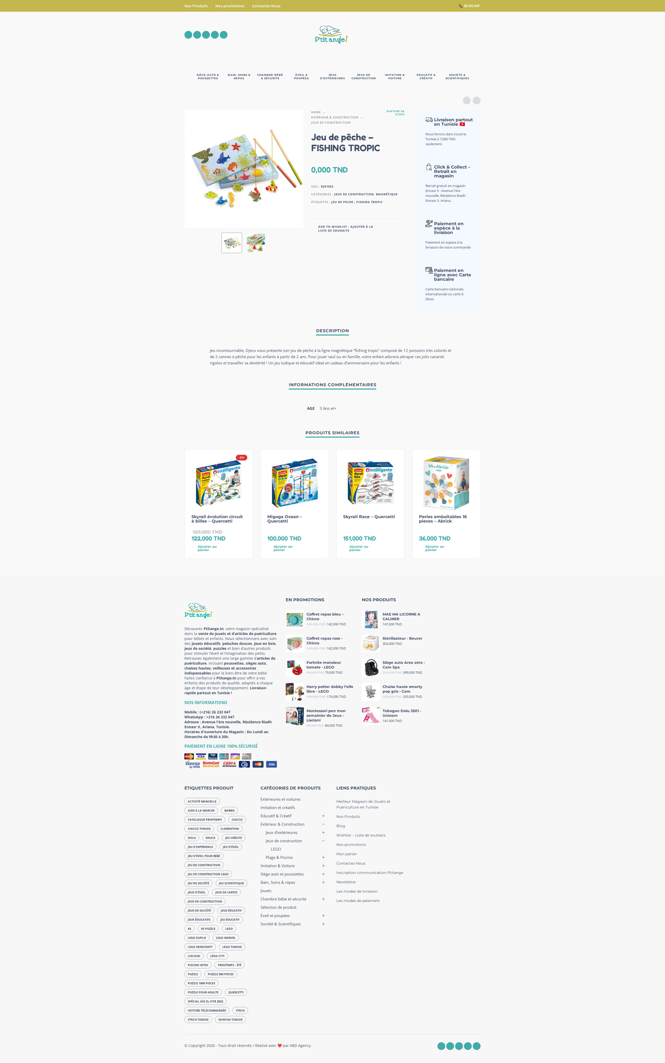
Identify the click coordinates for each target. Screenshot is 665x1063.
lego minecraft (200, 947)
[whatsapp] (206, 35)
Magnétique (387, 194)
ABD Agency (300, 1045)
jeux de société (199, 910)
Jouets (266, 890)
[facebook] (188, 35)
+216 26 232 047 (220, 716)
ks (189, 929)
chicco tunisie (199, 829)
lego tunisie (232, 947)
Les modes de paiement (358, 900)
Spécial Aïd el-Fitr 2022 (205, 1001)
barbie (229, 810)
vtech (240, 1010)
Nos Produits (196, 5)
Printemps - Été (229, 965)
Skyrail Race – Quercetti (369, 516)
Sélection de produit (278, 907)
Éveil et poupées (275, 915)
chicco (237, 819)
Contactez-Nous (266, 5)
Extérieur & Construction (334, 117)
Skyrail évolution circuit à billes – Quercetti (217, 519)
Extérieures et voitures (281, 799)
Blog (340, 826)
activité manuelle (202, 801)
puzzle (193, 974)
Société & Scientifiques (281, 923)
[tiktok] (224, 35)
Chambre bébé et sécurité (283, 899)
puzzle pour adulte (203, 992)
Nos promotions (229, 5)
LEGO (229, 929)
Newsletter (346, 882)
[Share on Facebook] (385, 228)
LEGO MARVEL (226, 938)
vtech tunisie (198, 1019)
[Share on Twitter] (393, 228)
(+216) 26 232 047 (215, 712)
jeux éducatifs (199, 919)
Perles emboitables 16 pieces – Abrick (443, 519)
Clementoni (230, 829)
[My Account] (462, 34)
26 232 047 (472, 6)
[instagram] (197, 35)
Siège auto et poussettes (282, 874)
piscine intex (198, 965)
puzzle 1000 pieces (201, 983)
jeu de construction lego (208, 874)
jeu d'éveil (231, 847)
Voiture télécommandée (207, 1010)
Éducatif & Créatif (276, 815)
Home (316, 112)
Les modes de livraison (356, 891)
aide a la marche (201, 810)
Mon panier (346, 854)
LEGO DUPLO (197, 938)
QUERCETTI (236, 992)
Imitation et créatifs (278, 807)
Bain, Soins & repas (278, 882)
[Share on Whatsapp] (401, 228)
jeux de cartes (226, 892)
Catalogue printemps (205, 819)
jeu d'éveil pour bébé (204, 856)
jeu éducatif (230, 919)
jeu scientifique (231, 883)
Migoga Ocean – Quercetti (284, 519)
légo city (217, 956)
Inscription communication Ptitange (369, 872)
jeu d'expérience (200, 847)
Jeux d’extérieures (281, 832)
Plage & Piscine (279, 857)
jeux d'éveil (196, 892)
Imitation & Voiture (278, 865)
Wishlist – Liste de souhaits (360, 835)
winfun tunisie (230, 1019)
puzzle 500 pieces (221, 974)
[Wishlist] (433, 34)
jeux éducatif (231, 910)
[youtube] (215, 35)
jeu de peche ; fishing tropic (357, 202)
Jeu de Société (198, 883)
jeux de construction (205, 901)
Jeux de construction (331, 122)
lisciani (194, 956)
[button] (447, 34)
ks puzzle (208, 929)
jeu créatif (233, 838)
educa (210, 838)
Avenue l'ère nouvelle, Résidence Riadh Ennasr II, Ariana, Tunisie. (228, 724)
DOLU (192, 838)
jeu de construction (204, 865)
